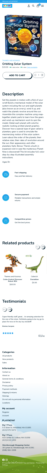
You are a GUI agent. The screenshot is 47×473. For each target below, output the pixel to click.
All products (7, 356)
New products (8, 359)
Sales (4, 362)
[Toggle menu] (42, 6)
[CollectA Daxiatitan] (34, 263)
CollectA (34, 276)
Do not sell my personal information (16, 399)
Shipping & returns (9, 392)
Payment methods (9, 389)
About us (6, 375)
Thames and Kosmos (11, 60)
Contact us (6, 372)
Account (5, 415)
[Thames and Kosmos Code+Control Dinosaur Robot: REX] (12, 263)
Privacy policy (7, 385)
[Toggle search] (33, 6)
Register (5, 412)
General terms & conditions (13, 379)
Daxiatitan (34, 279)
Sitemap (5, 396)
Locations (6, 403)
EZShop (5, 465)
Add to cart (17, 75)
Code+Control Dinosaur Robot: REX (12, 280)
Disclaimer (6, 382)
